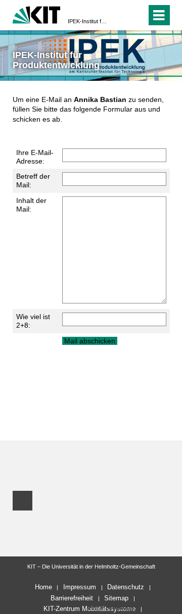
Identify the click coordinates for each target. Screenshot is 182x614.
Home (43, 587)
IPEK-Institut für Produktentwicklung (88, 21)
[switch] (120, 15)
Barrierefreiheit (72, 598)
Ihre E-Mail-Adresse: (35, 156)
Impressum (79, 587)
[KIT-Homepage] (37, 14)
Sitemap (116, 598)
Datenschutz (125, 587)
